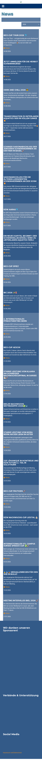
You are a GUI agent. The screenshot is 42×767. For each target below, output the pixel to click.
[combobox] (31, 24)
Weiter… (8, 48)
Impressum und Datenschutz (12, 752)
